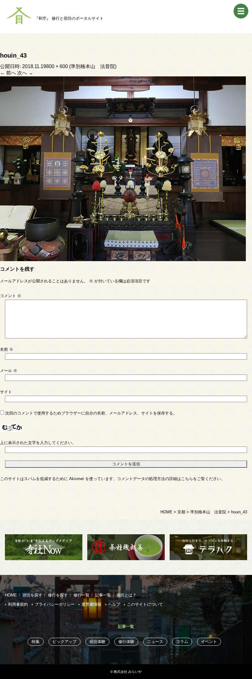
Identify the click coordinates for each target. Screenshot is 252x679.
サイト (6, 392)
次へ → (25, 72)
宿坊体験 (97, 641)
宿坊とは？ (126, 595)
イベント (209, 641)
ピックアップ (65, 641)
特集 (36, 641)
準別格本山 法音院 (93, 66)
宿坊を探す (32, 595)
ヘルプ (114, 604)
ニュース (155, 641)
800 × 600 (57, 66)
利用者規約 (18, 604)
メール (8, 370)
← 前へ (8, 72)
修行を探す (58, 595)
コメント (10, 295)
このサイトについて (145, 604)
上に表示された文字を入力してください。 (38, 442)
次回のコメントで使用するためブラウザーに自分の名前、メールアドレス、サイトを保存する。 (91, 413)
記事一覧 (103, 595)
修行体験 (126, 641)
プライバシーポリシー (55, 604)
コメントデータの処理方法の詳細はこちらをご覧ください (169, 478)
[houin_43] (123, 168)
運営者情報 (91, 604)
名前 (6, 349)
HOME (11, 595)
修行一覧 (81, 595)
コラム (182, 641)
